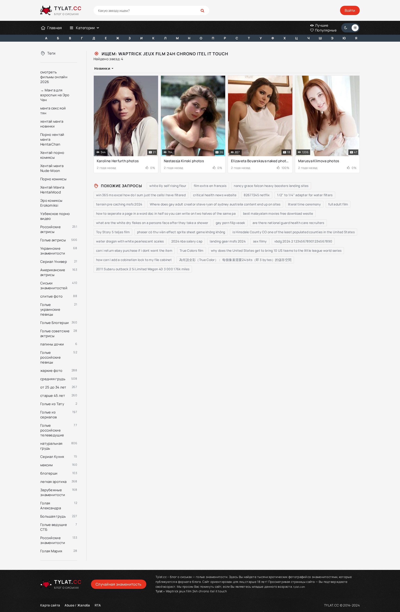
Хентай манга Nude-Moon (52, 168)
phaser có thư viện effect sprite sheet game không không (181, 232)
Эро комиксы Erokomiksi (51, 203)
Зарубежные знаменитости (52, 492)
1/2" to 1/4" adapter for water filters (304, 195)
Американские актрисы (52, 272)
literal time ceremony (304, 204)
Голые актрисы (53, 240)
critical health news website (214, 195)
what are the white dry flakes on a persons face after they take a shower (152, 223)
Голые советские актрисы (55, 333)
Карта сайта (50, 605)
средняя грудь (52, 378)
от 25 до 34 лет (53, 387)
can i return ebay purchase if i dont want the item (134, 250)
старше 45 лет (52, 395)
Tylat (159, 591)
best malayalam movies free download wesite (278, 213)
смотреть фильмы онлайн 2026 (53, 77)
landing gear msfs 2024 (228, 241)
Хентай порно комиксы (52, 155)
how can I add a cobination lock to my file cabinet (134, 260)
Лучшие (321, 25)
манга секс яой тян (53, 110)
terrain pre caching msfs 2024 (119, 204)
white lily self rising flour (167, 185)
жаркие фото (51, 370)
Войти (350, 10)
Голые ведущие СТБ (53, 527)
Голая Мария (51, 551)
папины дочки (52, 344)
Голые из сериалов (48, 414)
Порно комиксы (53, 179)
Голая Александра (50, 505)
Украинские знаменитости (52, 251)
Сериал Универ (53, 261)
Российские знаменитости (52, 540)
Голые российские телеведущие (52, 430)
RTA (98, 605)
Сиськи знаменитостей (53, 285)
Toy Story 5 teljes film (113, 232)
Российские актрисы (50, 229)
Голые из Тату (52, 403)
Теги (51, 53)
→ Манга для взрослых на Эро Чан (54, 95)
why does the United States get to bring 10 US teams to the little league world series (276, 250)
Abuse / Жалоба (77, 605)
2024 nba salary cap (187, 241)
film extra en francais (210, 185)
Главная (54, 27)
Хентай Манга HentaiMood (52, 190)
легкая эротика (53, 481)
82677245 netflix (257, 195)
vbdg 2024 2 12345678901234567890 (303, 241)
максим (46, 465)
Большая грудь (53, 516)
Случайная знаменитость (119, 584)
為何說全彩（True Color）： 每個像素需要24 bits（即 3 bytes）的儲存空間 (235, 260)
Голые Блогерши (54, 322)
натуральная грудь (51, 446)
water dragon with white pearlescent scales (130, 241)
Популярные (325, 30)
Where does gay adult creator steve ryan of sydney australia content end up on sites (215, 204)
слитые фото (51, 296)
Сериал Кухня (52, 456)
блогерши (48, 473)
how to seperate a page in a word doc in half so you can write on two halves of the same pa (166, 213)
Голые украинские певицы (50, 309)
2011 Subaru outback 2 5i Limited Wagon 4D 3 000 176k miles (142, 269)
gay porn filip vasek (230, 223)
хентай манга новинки (51, 124)
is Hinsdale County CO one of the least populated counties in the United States (293, 232)
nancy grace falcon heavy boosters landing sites (271, 185)
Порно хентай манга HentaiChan (52, 139)
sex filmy (260, 241)
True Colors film (191, 250)
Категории (85, 27)
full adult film (338, 204)
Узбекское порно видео (55, 216)
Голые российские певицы (50, 357)
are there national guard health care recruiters (288, 223)
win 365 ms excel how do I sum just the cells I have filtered (141, 195)
